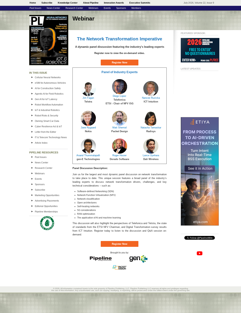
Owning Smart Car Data (47, 121)
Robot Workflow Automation (49, 104)
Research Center (74, 8)
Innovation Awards (114, 3)
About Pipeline (90, 3)
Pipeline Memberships (46, 211)
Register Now (119, 62)
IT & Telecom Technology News (51, 137)
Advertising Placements (47, 200)
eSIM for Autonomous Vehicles (50, 83)
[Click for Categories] (200, 61)
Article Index (41, 143)
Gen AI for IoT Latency (46, 99)
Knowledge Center (68, 3)
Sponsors (121, 8)
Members (136, 8)
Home (33, 3)
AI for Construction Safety (48, 88)
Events (107, 8)
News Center (53, 8)
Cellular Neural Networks (48, 77)
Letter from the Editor (45, 132)
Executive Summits (139, 3)
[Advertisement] (196, 92)
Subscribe (46, 3)
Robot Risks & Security (46, 115)
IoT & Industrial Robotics (47, 110)
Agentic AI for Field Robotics (49, 93)
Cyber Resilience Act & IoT (48, 126)
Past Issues (35, 8)
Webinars (93, 8)
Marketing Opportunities (47, 195)
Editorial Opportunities (46, 206)
